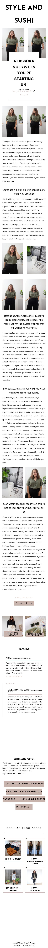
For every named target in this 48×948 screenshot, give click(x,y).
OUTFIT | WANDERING (35, 889)
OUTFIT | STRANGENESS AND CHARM (35, 861)
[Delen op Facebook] (16, 603)
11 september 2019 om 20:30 (21, 658)
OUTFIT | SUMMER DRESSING (13, 889)
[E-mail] (31, 603)
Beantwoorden (14, 677)
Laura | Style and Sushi (21, 91)
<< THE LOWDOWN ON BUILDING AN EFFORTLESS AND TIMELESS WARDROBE (23, 791)
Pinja (8, 658)
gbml (31, 945)
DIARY (18, 597)
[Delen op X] (21, 603)
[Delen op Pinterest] (26, 603)
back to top (23, 942)
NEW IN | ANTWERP (13, 859)
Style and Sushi (21, 944)
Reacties (10, 683)
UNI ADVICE (27, 597)
